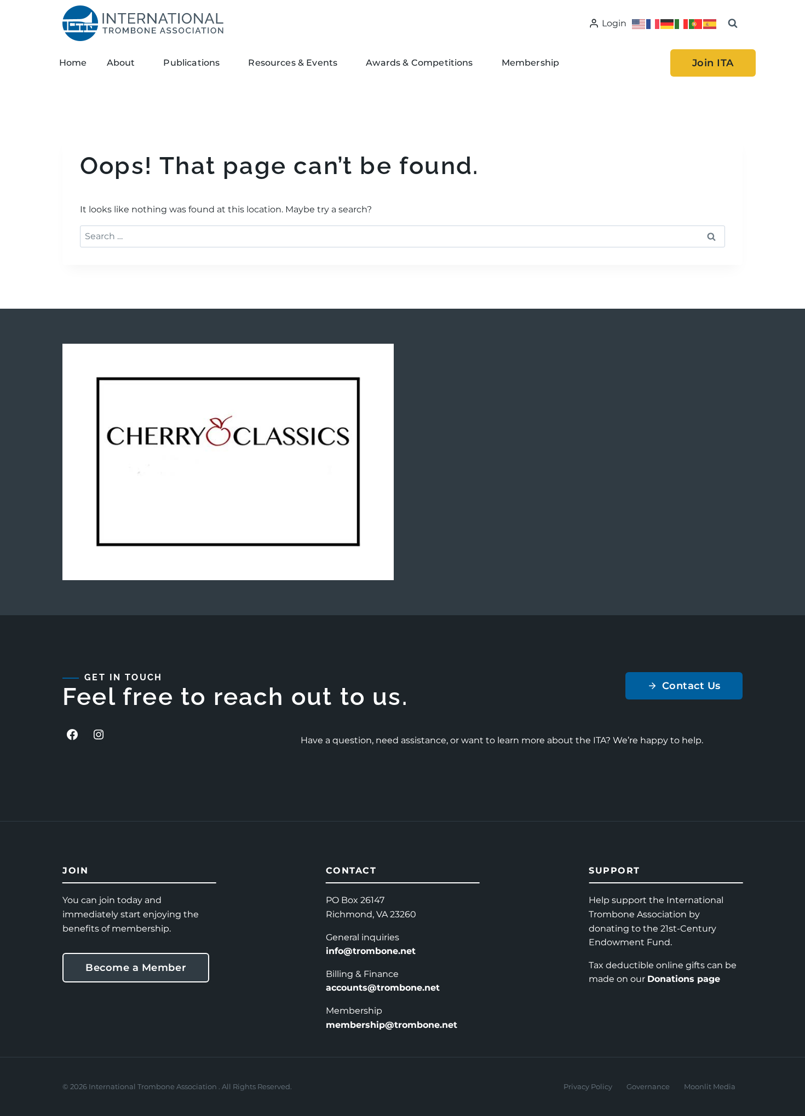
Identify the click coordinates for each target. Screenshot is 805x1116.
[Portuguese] (696, 23)
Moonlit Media (709, 1086)
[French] (653, 23)
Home (73, 62)
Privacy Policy (588, 1086)
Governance (648, 1086)
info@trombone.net (371, 951)
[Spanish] (710, 23)
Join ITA (713, 63)
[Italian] (682, 23)
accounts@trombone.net (383, 987)
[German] (667, 23)
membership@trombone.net (391, 1025)
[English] (639, 23)
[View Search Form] (733, 23)
